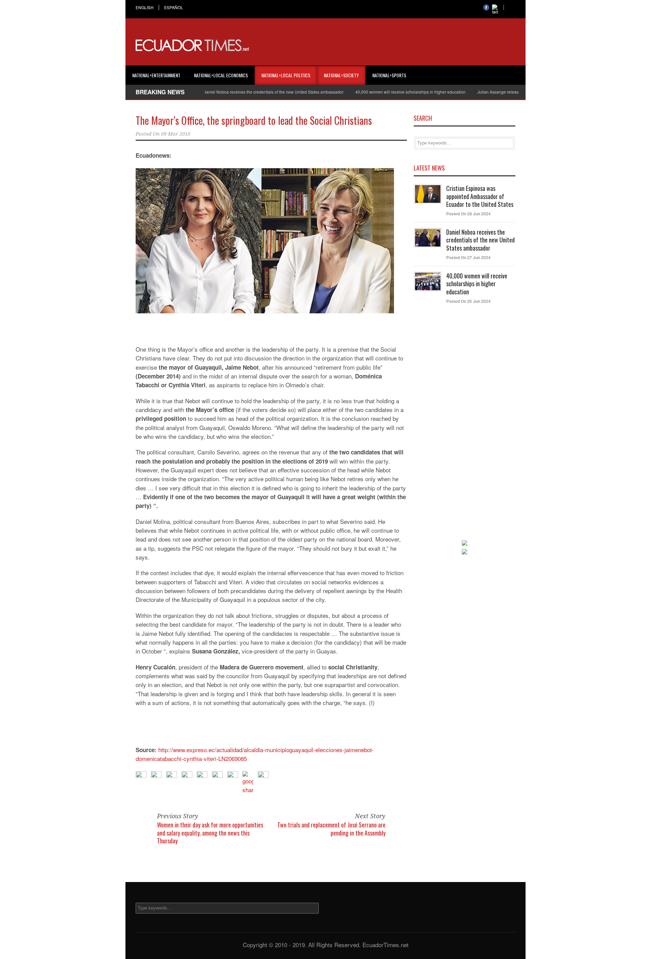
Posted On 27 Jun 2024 (468, 257)
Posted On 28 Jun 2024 (468, 214)
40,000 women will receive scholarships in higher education (389, 92)
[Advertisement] (392, 45)
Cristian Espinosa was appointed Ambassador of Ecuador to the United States (479, 196)
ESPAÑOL (173, 7)
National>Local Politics (285, 75)
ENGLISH (145, 7)
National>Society (341, 75)
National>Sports (389, 75)
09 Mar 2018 (175, 134)
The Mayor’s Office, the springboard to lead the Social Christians (254, 120)
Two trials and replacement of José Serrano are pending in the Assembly (331, 828)
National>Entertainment (156, 75)
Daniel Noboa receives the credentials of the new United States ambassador (252, 92)
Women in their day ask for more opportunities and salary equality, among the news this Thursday (210, 832)
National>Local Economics (221, 75)
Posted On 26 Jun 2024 (468, 301)
